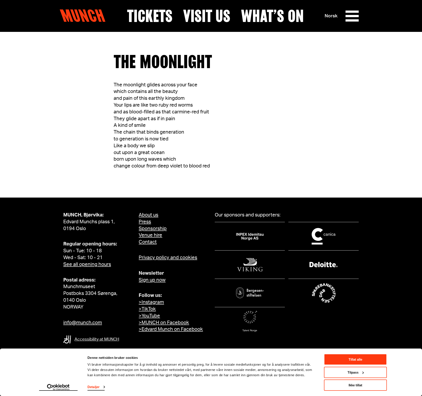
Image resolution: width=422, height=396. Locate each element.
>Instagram (151, 302)
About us (148, 215)
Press (145, 221)
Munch (84, 15)
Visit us (206, 16)
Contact (148, 242)
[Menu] (352, 16)
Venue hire (150, 235)
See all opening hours (87, 264)
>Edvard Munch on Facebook (171, 329)
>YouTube (149, 315)
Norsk (331, 16)
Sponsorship (153, 228)
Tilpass (352, 372)
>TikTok (147, 309)
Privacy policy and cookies (168, 257)
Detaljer (93, 387)
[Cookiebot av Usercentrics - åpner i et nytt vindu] (58, 387)
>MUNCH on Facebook (164, 322)
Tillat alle (355, 359)
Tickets (150, 16)
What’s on (272, 16)
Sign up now (152, 280)
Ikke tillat (355, 385)
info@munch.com (82, 322)
